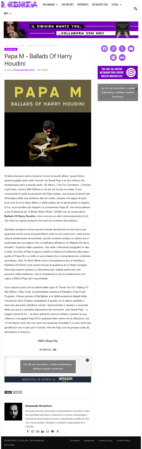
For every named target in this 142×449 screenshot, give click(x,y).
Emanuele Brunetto (24, 69)
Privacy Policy (105, 440)
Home (6, 45)
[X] (57, 431)
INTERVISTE (83, 4)
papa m (17, 392)
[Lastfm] (37, 431)
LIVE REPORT (67, 4)
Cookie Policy (123, 440)
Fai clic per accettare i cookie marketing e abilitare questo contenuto (47, 366)
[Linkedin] (42, 431)
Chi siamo (75, 440)
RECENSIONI (48, 4)
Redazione (89, 440)
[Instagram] (32, 431)
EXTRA (115, 4)
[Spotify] (52, 431)
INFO (6, 13)
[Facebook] (27, 431)
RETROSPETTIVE (100, 4)
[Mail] (47, 431)
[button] (135, 9)
